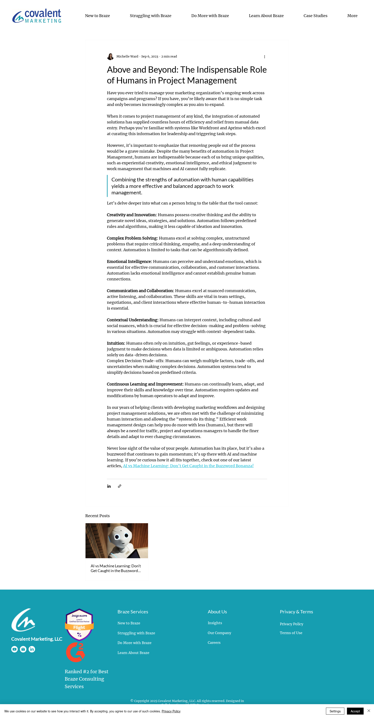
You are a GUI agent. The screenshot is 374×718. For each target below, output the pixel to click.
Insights (215, 623)
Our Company (219, 633)
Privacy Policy (291, 624)
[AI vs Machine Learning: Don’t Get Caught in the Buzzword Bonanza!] (116, 540)
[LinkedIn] (32, 649)
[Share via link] (120, 486)
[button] (90, 15)
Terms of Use (291, 633)
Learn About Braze (133, 653)
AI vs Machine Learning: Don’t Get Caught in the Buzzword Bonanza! (116, 568)
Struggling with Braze (136, 633)
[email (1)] (23, 649)
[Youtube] (14, 649)
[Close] (368, 711)
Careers (214, 642)
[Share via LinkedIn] (109, 486)
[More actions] (264, 56)
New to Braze (129, 623)
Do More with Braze (135, 643)
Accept (355, 711)
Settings (335, 711)
